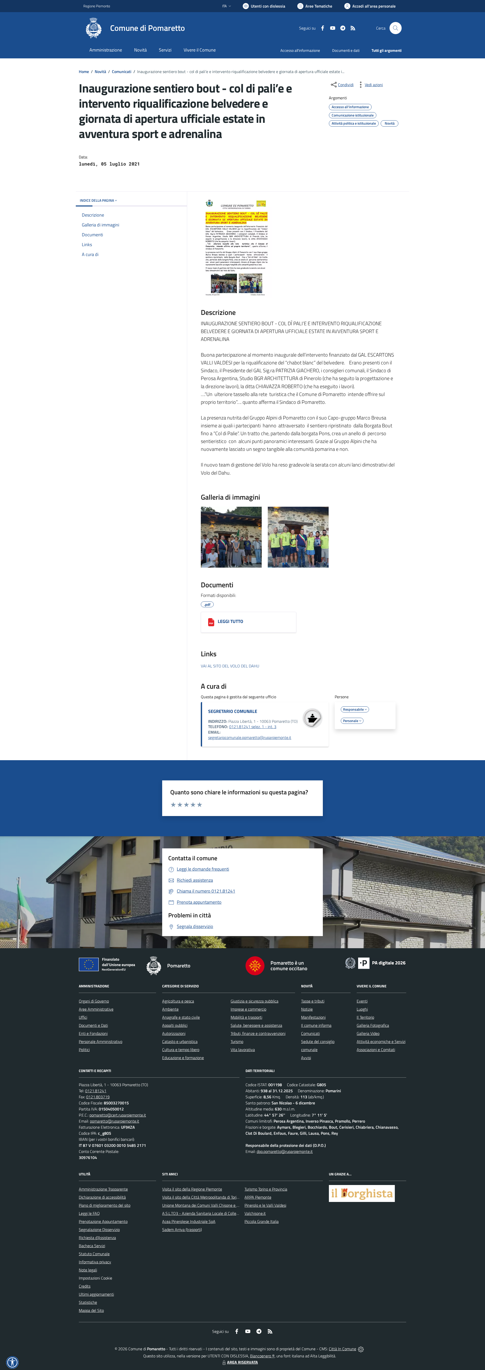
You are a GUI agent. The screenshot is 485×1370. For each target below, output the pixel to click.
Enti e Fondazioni (93, 1033)
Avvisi (306, 1058)
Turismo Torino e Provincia (266, 1189)
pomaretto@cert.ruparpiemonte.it (117, 1115)
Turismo (237, 1041)
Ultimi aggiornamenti (96, 1294)
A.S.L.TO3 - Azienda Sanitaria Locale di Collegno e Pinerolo (211, 1213)
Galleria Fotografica (373, 1025)
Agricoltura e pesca (178, 1001)
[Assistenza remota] (360, 1349)
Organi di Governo (94, 1001)
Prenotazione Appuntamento (103, 1221)
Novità (100, 71)
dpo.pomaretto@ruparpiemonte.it (285, 1151)
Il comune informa (316, 1025)
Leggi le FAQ (89, 1213)
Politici (84, 1050)
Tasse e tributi (312, 1001)
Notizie (307, 1009)
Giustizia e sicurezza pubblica (254, 1001)
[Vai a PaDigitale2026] (375, 962)
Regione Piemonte (96, 6)
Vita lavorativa (243, 1050)
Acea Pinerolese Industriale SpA (188, 1221)
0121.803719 (98, 1097)
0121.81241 (95, 1091)
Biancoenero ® (262, 1356)
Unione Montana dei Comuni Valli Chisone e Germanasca (209, 1205)
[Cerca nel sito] (396, 28)
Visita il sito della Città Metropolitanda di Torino (201, 1197)
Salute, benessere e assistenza (256, 1025)
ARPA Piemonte (258, 1197)
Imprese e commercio (248, 1009)
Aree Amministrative (96, 1009)
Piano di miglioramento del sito (104, 1205)
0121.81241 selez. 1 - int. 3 (252, 727)
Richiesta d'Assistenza (97, 1238)
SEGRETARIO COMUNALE (232, 711)
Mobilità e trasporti (246, 1017)
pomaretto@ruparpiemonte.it (114, 1121)
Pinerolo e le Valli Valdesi (265, 1205)
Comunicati (121, 71)
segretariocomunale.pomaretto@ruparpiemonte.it (249, 737)
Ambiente (170, 1009)
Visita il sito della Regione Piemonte (192, 1189)
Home (84, 71)
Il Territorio (365, 1017)
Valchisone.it (255, 1213)
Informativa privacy (95, 1262)
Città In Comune (342, 1349)
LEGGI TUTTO (230, 621)
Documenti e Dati (93, 1025)
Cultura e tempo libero (180, 1050)
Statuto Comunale (94, 1254)
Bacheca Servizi (92, 1246)
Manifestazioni (313, 1017)
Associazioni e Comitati (376, 1050)
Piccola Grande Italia (262, 1221)
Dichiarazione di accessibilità (102, 1197)
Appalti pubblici (174, 1025)
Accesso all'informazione (300, 50)
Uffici (83, 1017)
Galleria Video (368, 1033)
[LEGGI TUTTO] (211, 622)
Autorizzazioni (173, 1033)
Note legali (88, 1270)
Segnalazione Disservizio (99, 1229)
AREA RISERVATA (242, 1362)
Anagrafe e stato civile (181, 1017)
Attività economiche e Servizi (381, 1041)
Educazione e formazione (183, 1058)
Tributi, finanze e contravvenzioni (258, 1033)
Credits (84, 1286)
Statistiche (88, 1302)
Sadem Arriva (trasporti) (182, 1229)
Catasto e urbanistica (180, 1041)
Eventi (362, 1001)
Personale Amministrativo (100, 1041)
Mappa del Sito (91, 1310)
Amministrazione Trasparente (103, 1189)
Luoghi (362, 1009)
